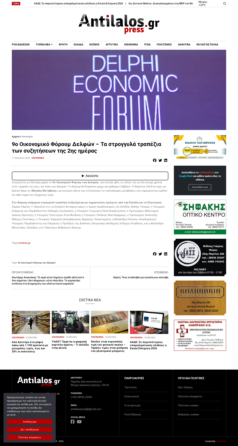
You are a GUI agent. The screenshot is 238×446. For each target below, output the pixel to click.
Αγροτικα (112, 44)
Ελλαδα (78, 44)
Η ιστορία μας (132, 405)
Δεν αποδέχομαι (30, 429)
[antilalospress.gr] (119, 24)
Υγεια (147, 44)
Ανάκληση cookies (188, 414)
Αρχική (15, 136)
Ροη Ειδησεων (20, 44)
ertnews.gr (24, 242)
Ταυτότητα (130, 387)
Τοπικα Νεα (43, 44)
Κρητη (63, 44)
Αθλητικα (184, 44)
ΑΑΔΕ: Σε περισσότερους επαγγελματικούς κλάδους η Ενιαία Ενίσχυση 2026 (69, 3)
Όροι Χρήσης (185, 387)
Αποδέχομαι (29, 421)
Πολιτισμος (164, 44)
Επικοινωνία (131, 396)
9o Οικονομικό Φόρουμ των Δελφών (37, 262)
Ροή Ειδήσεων (132, 414)
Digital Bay (221, 441)
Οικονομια (131, 44)
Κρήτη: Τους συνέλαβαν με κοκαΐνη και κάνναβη (140, 277)
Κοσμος (94, 44)
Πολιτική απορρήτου (190, 396)
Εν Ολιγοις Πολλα (207, 44)
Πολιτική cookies (188, 405)
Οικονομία (27, 136)
